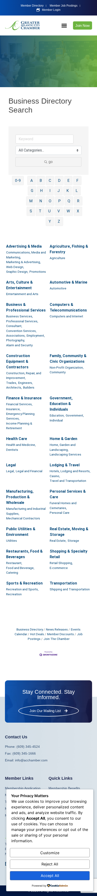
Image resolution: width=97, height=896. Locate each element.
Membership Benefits (64, 788)
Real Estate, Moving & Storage (69, 532)
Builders (28, 387)
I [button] (50, 190)
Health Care (16, 438)
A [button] (31, 180)
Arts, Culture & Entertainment (19, 285)
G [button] (32, 190)
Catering (12, 572)
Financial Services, (19, 404)
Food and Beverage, (20, 568)
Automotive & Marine (68, 282)
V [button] (58, 211)
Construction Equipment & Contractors (18, 361)
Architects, (14, 387)
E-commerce (59, 568)
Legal (11, 465)
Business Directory (29, 629)
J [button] (58, 190)
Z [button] (59, 221)
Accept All (50, 875)
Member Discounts (60, 634)
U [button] (49, 211)
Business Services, (19, 316)
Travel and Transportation (68, 481)
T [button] (40, 211)
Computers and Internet (66, 316)
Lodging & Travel (65, 465)
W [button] (68, 211)
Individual (56, 420)
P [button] (59, 201)
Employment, (36, 335)
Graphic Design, (17, 271)
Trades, (11, 383)
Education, (57, 415)
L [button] (77, 190)
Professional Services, (22, 321)
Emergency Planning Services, (20, 416)
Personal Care (59, 512)
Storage (73, 540)
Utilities (11, 540)
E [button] (68, 180)
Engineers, (25, 383)
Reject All (49, 864)
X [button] (78, 211)
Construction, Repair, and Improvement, (23, 375)
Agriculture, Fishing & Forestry (69, 249)
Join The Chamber (56, 639)
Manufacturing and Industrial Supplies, (26, 511)
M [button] (30, 201)
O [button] (50, 201)
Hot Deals (37, 634)
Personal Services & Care (68, 494)
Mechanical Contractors (23, 518)
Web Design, (15, 267)
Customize (49, 852)
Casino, (55, 476)
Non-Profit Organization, (67, 367)
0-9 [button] (18, 180)
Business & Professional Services (26, 307)
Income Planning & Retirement (19, 425)
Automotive (58, 288)
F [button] (77, 180)
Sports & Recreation (24, 583)
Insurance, (13, 409)
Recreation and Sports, (22, 589)
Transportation (63, 583)
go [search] (50, 162)
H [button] (41, 190)
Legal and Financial (29, 471)
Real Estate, (58, 540)
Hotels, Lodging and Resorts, (70, 471)
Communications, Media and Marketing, (26, 254)
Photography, (15, 340)
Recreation (14, 594)
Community (57, 372)
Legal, (10, 471)
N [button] (40, 201)
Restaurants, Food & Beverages (24, 554)
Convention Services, (21, 331)
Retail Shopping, (61, 563)
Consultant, (14, 326)
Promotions (37, 271)
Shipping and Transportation (70, 589)
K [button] (67, 190)
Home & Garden (63, 438)
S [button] (31, 211)
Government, (75, 415)
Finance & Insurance (24, 398)
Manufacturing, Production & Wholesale (19, 497)
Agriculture (57, 258)
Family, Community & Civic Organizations (68, 359)
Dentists (12, 450)
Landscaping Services (65, 454)
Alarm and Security (19, 345)
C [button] (50, 180)
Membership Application (22, 788)
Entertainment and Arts (22, 294)
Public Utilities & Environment (20, 532)
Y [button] (50, 221)
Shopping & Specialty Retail (68, 554)
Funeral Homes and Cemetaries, (63, 505)
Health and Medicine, (21, 445)
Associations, (15, 335)
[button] (64, 25)
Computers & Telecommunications (68, 307)
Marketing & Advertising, (23, 262)
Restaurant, (14, 563)
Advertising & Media (24, 246)
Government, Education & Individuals (61, 404)
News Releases (57, 629)
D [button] (59, 180)
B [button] (41, 180)
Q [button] (69, 201)
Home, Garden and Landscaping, (63, 447)
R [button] (78, 201)
